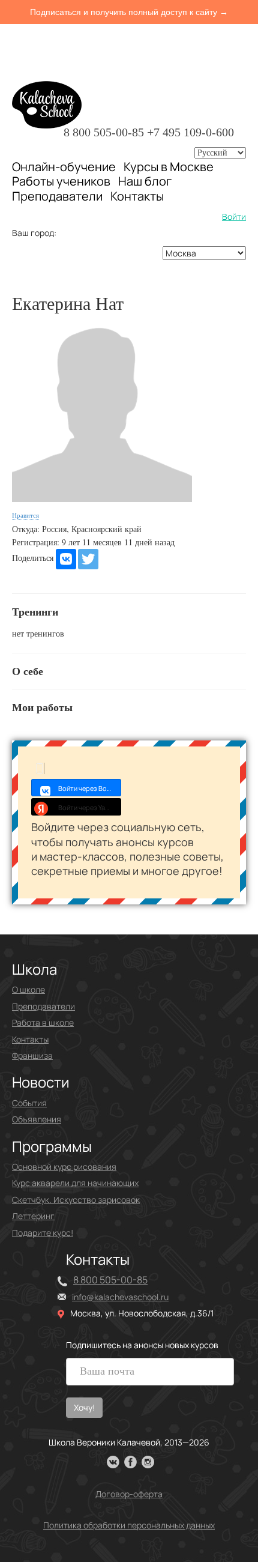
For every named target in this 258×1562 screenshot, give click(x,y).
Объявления (36, 1119)
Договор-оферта (129, 1494)
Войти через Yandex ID (89, 807)
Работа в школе (43, 1022)
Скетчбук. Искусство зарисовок (76, 1199)
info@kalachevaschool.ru (120, 1297)
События (29, 1103)
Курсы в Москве (169, 167)
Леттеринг (33, 1215)
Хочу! (84, 1407)
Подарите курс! (42, 1232)
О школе (28, 989)
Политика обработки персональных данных (129, 1525)
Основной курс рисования (64, 1166)
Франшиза (32, 1055)
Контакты (137, 196)
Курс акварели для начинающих (75, 1182)
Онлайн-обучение (64, 167)
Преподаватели (57, 196)
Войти (234, 216)
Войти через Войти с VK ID (89, 788)
